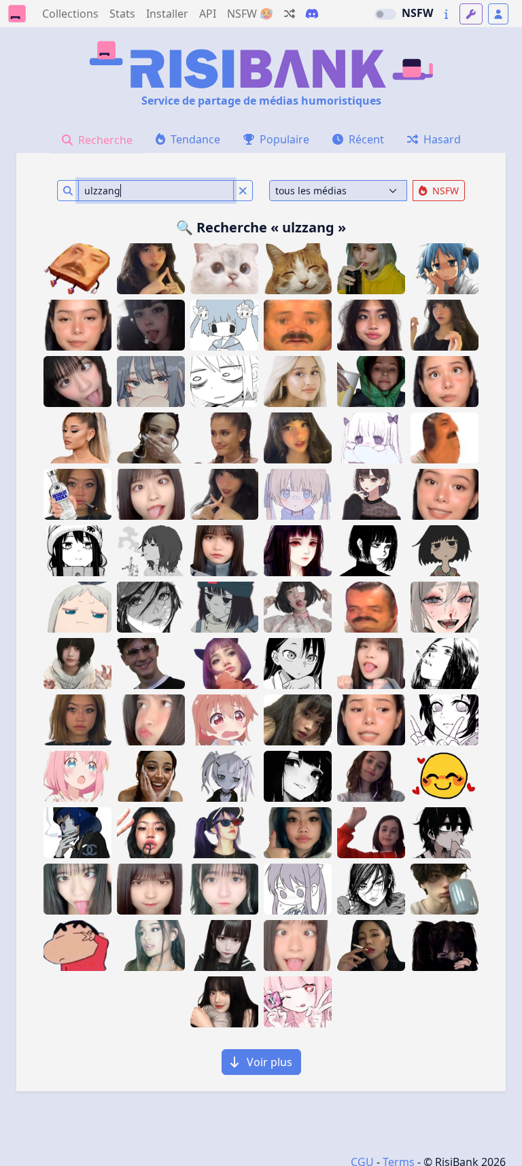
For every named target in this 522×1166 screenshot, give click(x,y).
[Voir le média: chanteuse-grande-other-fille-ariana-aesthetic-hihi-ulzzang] (77, 437)
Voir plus (268, 1062)
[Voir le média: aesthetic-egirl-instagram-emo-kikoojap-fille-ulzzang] (224, 663)
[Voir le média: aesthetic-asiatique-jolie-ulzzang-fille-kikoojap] (224, 1001)
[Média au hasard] (289, 13)
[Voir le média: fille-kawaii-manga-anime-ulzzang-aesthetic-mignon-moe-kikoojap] (77, 776)
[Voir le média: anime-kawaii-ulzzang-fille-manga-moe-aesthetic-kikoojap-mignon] (298, 663)
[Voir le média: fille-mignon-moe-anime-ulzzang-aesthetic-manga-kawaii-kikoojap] (298, 550)
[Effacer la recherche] (243, 190)
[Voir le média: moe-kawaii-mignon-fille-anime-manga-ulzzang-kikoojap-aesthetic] (298, 494)
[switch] (385, 14)
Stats (122, 13)
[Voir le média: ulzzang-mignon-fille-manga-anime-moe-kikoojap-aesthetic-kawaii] (151, 550)
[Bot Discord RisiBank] (312, 13)
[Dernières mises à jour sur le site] (446, 13)
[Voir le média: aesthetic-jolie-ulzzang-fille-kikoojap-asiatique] (371, 945)
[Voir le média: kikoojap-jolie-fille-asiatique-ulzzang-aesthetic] (224, 945)
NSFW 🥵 (250, 13)
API (207, 13)
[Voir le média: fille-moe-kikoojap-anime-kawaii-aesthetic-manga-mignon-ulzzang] (371, 550)
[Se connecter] (498, 13)
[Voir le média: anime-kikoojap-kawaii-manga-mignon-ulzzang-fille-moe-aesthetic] (371, 494)
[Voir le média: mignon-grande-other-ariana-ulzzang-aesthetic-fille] (224, 437)
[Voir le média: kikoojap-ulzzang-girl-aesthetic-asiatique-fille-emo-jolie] (298, 776)
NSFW (417, 12)
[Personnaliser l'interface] (471, 13)
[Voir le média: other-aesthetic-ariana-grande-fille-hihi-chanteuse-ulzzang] (298, 381)
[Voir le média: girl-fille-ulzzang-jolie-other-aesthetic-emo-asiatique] (151, 325)
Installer (167, 13)
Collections (70, 13)
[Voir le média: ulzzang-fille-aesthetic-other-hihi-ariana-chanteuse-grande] (151, 945)
